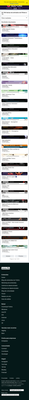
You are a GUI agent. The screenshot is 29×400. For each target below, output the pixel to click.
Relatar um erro (6, 296)
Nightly (3, 330)
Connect (4, 348)
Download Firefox (7, 306)
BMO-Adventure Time (8, 94)
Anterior (8, 256)
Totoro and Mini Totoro (8, 158)
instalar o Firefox (14, 3)
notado (17, 381)
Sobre (3, 277)
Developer (4, 354)
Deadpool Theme (7, 231)
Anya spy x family (7, 85)
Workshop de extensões (8, 283)
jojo (3, 195)
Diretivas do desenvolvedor (10, 288)
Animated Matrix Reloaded (9, 49)
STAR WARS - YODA (8, 58)
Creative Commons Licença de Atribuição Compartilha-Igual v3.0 (12, 384)
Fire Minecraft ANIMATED (9, 240)
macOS (3, 312)
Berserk (4, 76)
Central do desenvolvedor (9, 285)
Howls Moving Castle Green (10, 250)
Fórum (3, 293)
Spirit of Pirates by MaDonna (10, 204)
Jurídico (18, 378)
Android (3, 317)
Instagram (4, 361)
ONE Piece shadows (8, 213)
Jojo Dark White (6, 112)
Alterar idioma (4, 390)
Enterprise (4, 341)
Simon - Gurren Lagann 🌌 (9, 176)
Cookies (12, 378)
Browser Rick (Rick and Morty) (10, 149)
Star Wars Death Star (8, 167)
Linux (3, 320)
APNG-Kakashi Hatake (8, 29)
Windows (4, 309)
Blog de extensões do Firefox (10, 280)
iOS (2, 315)
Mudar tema (4, 392)
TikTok (3, 367)
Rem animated (6, 140)
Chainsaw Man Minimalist (9, 67)
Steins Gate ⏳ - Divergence (10, 131)
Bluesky (3, 369)
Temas (15, 8)
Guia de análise (6, 299)
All (2, 323)
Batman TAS (5, 186)
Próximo (21, 256)
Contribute (4, 351)
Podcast (4, 372)
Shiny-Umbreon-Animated (9, 103)
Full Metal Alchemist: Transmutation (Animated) (12, 39)
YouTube (4, 364)
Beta (2, 333)
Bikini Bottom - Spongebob (10, 122)
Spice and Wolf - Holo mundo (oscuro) (13, 222)
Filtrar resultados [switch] (6, 18)
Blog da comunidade (7, 291)
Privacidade (4, 378)
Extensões (9, 8)
